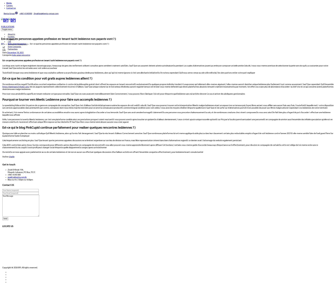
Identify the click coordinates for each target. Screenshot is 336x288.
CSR (9, 42)
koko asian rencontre (21, 55)
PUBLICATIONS (7, 27)
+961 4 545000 (25, 14)
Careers (9, 6)
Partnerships (13, 49)
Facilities (11, 37)
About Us (11, 34)
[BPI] (8, 20)
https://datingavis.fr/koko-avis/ (15, 87)
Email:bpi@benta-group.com (46, 14)
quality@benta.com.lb (17, 177)
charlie (11, 157)
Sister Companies (14, 47)
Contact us (11, 8)
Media (9, 3)
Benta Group (9, 14)
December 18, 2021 (15, 53)
